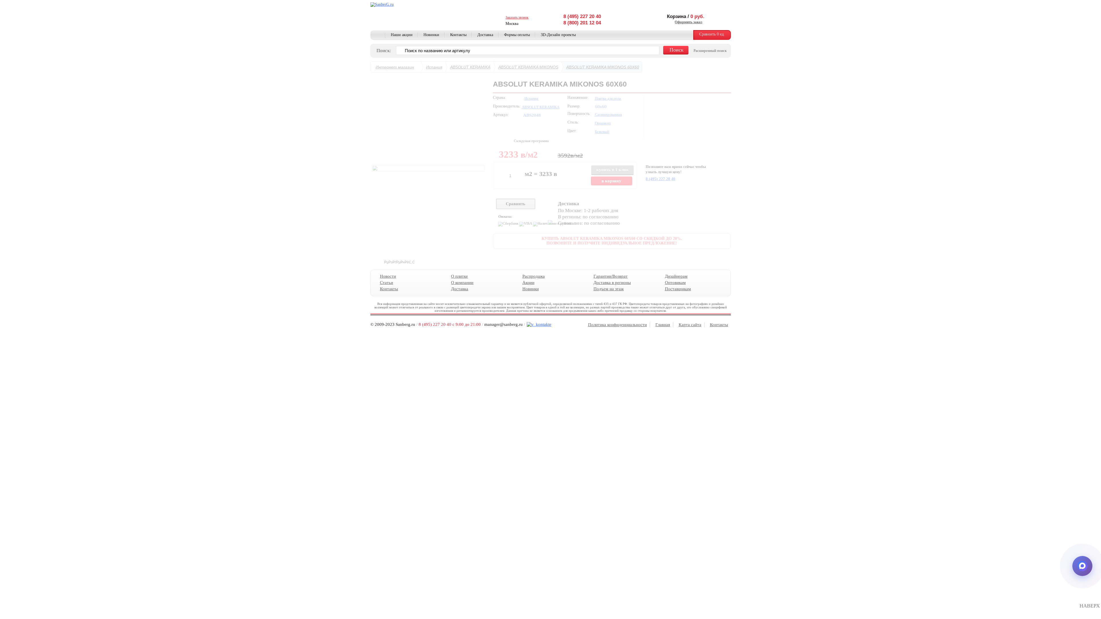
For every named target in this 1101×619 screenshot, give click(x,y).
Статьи (386, 282)
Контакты (458, 35)
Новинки (431, 35)
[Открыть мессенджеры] (1082, 566)
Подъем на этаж (609, 289)
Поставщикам (678, 289)
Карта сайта (690, 324)
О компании (462, 282)
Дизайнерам (676, 276)
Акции (528, 282)
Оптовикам (675, 282)
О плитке (459, 276)
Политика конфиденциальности (617, 324)
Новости (388, 276)
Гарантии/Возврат (611, 276)
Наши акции (402, 35)
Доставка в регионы (612, 282)
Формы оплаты (517, 35)
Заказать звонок (516, 17)
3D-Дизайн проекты (558, 35)
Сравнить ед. (712, 34)
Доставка (485, 35)
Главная (377, 35)
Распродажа (533, 276)
